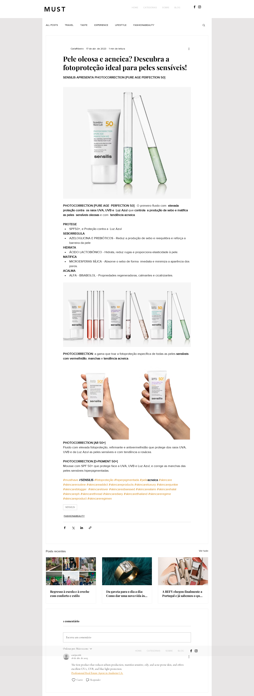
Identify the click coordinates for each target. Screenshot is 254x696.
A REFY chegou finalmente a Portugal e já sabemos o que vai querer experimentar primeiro (182, 594)
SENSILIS (70, 507)
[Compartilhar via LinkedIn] (81, 527)
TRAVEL (69, 25)
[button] (150, 7)
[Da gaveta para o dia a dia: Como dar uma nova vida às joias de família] (127, 571)
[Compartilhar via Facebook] (64, 527)
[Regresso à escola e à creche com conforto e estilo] (71, 571)
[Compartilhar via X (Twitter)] (73, 527)
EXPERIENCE (101, 25)
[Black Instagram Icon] (199, 7)
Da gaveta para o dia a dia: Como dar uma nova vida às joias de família (125, 594)
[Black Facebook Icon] (194, 7)
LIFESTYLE (120, 25)
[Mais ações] (189, 49)
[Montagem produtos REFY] (183, 571)
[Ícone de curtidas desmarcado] (73, 680)
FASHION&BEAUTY (143, 25)
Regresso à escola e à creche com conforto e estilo (69, 594)
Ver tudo (203, 550)
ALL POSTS (52, 25)
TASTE (83, 25)
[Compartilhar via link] (90, 527)
